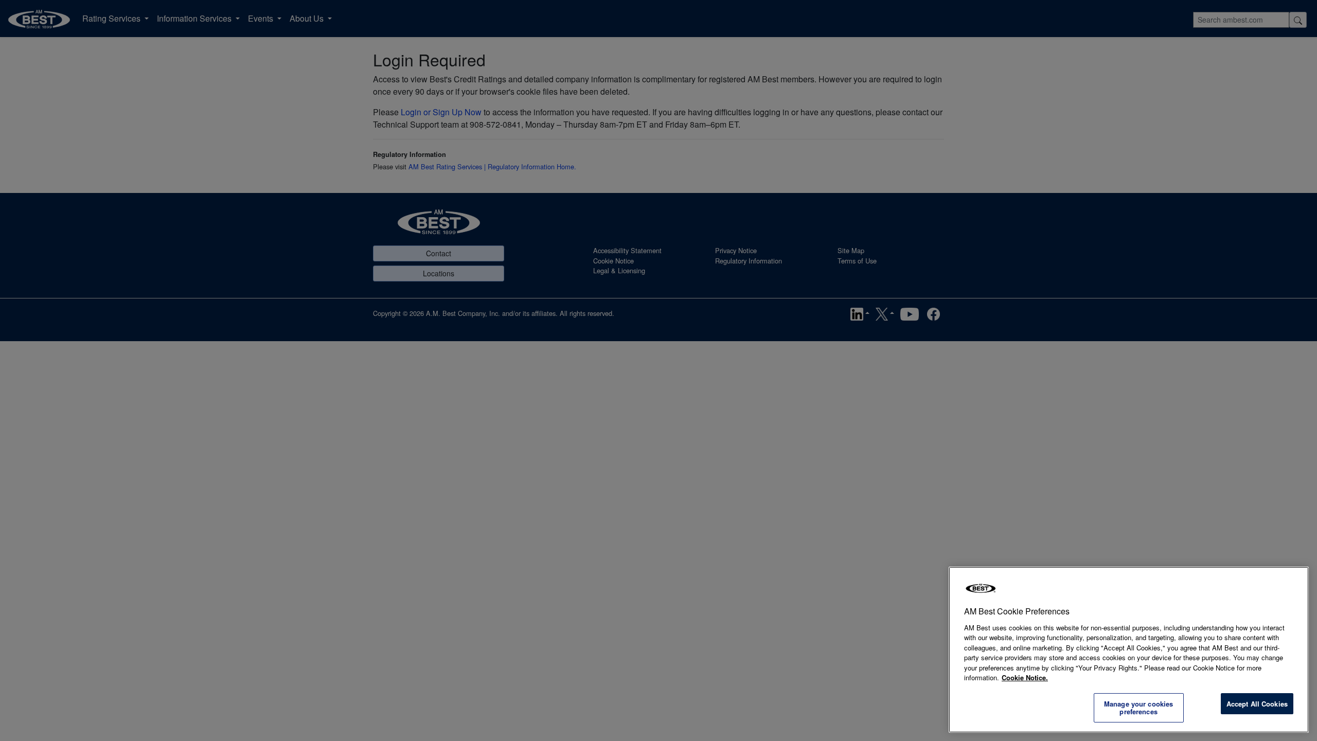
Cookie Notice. (1025, 677)
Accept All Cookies (1257, 704)
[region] (1129, 650)
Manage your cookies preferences (1138, 708)
